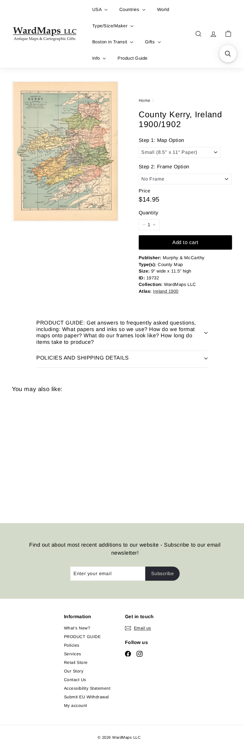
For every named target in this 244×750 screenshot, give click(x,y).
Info (96, 58)
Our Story (73, 671)
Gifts (150, 41)
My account (75, 705)
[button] (228, 53)
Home (145, 100)
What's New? (77, 628)
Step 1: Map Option (161, 140)
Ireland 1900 (165, 291)
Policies (71, 645)
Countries (130, 9)
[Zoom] (65, 151)
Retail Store (76, 662)
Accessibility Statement (87, 688)
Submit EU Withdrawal (86, 696)
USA (97, 9)
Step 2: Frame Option (164, 167)
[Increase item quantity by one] (154, 224)
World (163, 9)
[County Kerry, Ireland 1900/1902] (28, 453)
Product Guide (132, 58)
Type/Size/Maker (110, 25)
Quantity (149, 213)
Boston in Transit (110, 41)
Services (72, 653)
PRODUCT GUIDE (82, 636)
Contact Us (75, 679)
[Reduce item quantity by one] (144, 224)
